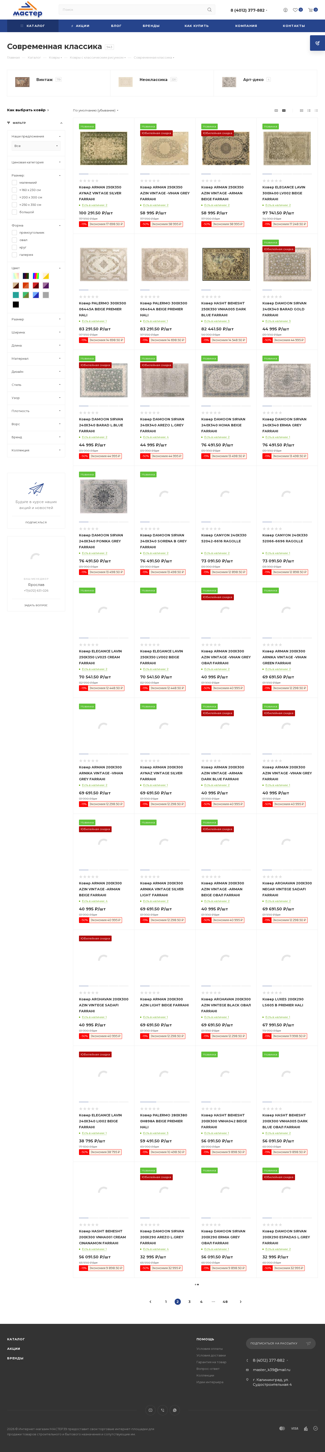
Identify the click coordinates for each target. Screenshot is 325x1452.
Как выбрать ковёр (26, 110)
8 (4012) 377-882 (248, 10)
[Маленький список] (276, 110)
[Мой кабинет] (285, 11)
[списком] (309, 110)
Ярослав (36, 584)
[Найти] (209, 10)
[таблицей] (316, 110)
